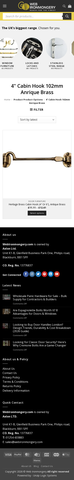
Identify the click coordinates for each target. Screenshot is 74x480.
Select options (37, 213)
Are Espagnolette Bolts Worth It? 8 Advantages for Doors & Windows (35, 312)
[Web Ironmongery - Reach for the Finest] (37, 6)
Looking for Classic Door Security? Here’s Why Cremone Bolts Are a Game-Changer (39, 344)
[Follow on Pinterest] (44, 274)
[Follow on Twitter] (38, 274)
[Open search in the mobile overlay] (64, 6)
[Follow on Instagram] (32, 274)
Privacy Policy (11, 377)
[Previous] (4, 53)
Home (7, 99)
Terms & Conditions (15, 382)
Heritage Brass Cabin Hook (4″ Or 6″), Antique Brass (37, 204)
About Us (9, 369)
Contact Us (10, 373)
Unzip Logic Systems (45, 475)
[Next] (70, 53)
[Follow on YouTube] (57, 274)
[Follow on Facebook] (26, 274)
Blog (36, 466)
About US (26, 466)
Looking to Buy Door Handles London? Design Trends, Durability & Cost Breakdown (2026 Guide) (42, 328)
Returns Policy (12, 386)
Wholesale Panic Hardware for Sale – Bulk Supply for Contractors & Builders (40, 297)
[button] (5, 6)
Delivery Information (16, 390)
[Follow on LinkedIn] (51, 274)
